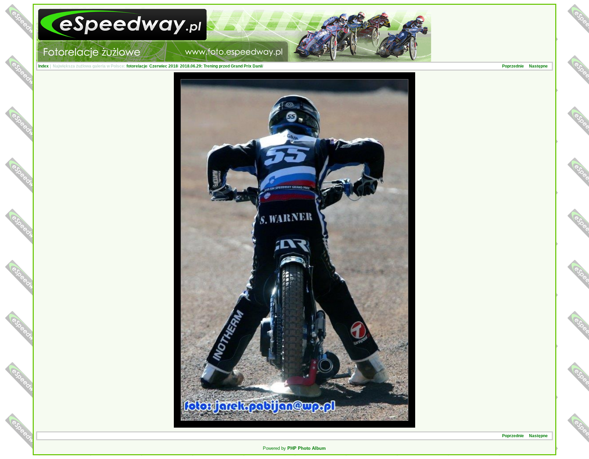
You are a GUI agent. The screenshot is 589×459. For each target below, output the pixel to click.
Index (43, 66)
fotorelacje (136, 66)
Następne (538, 66)
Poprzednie (513, 66)
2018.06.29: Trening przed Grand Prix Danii (221, 66)
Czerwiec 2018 (163, 66)
